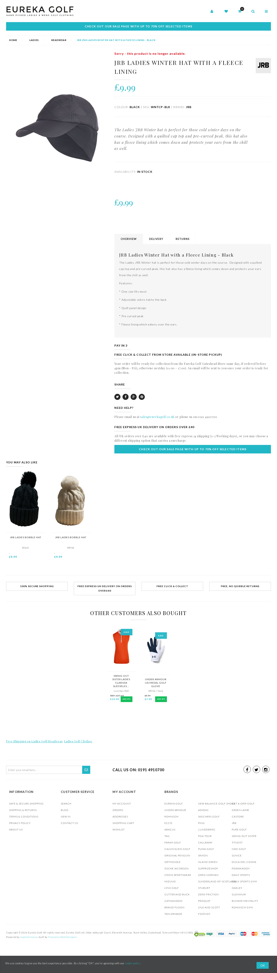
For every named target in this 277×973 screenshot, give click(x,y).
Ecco (168, 823)
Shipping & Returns (23, 810)
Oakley (237, 887)
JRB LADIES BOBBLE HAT (25, 537)
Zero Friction (208, 894)
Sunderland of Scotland (217, 881)
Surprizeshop (208, 868)
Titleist (237, 842)
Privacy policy (20, 823)
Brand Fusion (174, 907)
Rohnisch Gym (242, 907)
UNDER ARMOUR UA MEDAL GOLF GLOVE (155, 683)
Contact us (69, 823)
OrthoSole (172, 861)
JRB (234, 823)
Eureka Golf (173, 803)
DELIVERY (156, 239)
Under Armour (175, 810)
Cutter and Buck (177, 894)
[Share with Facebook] (125, 397)
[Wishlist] (226, 11)
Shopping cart (123, 823)
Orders (118, 810)
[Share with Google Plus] (134, 397)
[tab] (128, 239)
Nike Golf (239, 849)
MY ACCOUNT (122, 803)
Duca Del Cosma (244, 861)
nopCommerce (29, 937)
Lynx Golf (171, 887)
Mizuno (170, 881)
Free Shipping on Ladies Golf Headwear (34, 741)
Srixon (203, 855)
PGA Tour (205, 836)
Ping (201, 823)
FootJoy (204, 913)
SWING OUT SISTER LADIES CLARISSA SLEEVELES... (121, 680)
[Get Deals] (86, 770)
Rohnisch (171, 816)
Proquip (204, 900)
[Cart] (239, 11)
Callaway (205, 842)
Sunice (237, 855)
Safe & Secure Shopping (26, 803)
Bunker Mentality (245, 900)
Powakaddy (241, 868)
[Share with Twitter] (117, 397)
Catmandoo (173, 900)
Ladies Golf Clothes (78, 741)
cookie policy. (133, 963)
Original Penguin (177, 855)
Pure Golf (239, 829)
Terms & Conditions (23, 816)
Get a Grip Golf (243, 803)
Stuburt (204, 887)
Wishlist (119, 829)
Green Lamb (240, 810)
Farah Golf (172, 842)
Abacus (169, 829)
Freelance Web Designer (62, 937)
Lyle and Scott (209, 907)
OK (262, 965)
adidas (203, 810)
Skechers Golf (209, 816)
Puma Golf (206, 849)
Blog (65, 810)
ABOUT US (16, 829)
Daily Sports (241, 874)
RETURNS (183, 239)
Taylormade (173, 913)
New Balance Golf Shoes (216, 803)
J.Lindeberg (206, 829)
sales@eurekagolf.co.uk (157, 417)
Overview (129, 239)
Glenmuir (239, 894)
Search (66, 803)
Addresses (120, 816)
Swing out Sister (244, 836)
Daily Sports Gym (244, 881)
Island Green (208, 861)
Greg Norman (208, 874)
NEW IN (66, 816)
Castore (238, 816)
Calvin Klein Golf (177, 849)
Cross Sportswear (177, 874)
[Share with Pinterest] (142, 397)
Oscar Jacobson (176, 868)
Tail (167, 836)
